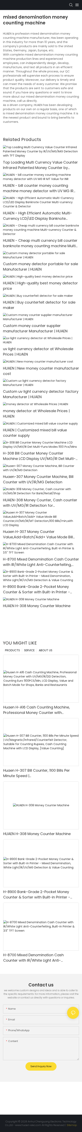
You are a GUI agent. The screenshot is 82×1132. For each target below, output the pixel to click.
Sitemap (71, 1125)
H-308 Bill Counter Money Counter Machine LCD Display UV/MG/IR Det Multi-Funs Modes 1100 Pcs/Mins (39, 456)
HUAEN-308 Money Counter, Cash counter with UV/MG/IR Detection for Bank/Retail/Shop (40, 503)
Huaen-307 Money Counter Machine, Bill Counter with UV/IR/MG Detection (38, 479)
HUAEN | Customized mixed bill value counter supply (35, 433)
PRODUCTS (12, 650)
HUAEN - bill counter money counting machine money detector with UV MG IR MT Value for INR (38, 188)
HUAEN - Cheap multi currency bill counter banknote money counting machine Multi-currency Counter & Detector (40, 243)
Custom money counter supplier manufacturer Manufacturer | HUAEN (35, 328)
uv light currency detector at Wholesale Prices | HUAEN (38, 351)
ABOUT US (45, 650)
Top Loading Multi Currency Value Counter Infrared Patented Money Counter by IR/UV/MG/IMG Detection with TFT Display (40, 165)
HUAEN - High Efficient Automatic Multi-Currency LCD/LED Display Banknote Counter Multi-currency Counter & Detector (37, 216)
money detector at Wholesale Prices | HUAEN (36, 413)
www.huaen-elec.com (28, 1125)
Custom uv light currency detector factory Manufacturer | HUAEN (40, 394)
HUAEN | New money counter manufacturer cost (41, 371)
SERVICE (29, 650)
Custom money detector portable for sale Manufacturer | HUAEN (40, 266)
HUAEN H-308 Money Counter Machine (36, 605)
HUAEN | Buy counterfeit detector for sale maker (39, 305)
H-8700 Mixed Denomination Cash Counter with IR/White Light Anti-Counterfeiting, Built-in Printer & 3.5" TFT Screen (41, 562)
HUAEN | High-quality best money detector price (40, 286)
